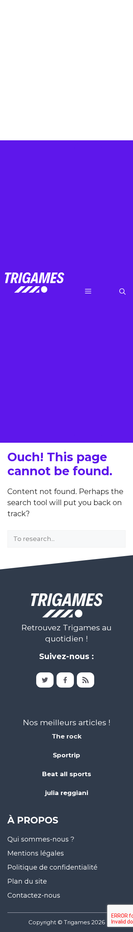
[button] (122, 292)
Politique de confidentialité (52, 867)
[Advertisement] (66, 70)
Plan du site (27, 881)
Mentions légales (35, 853)
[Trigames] (34, 291)
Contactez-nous (33, 895)
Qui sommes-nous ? (40, 839)
